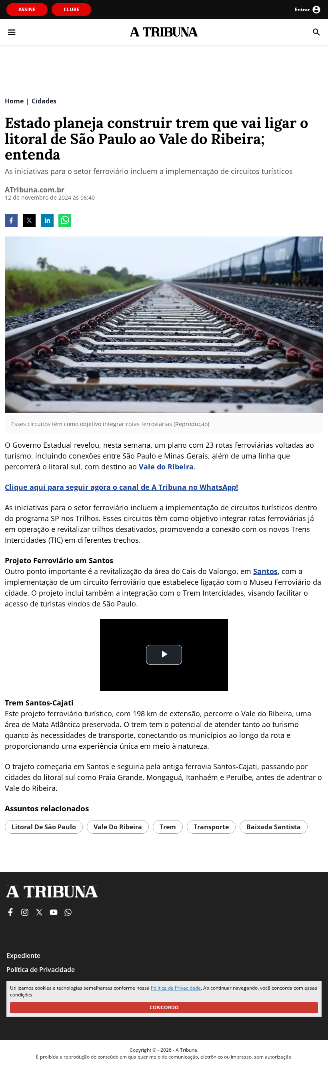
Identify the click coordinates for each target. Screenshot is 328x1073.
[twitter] (29, 221)
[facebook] (11, 221)
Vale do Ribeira (166, 466)
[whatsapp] (64, 221)
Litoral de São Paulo (44, 826)
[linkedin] (47, 221)
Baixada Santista (273, 826)
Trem (168, 826)
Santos (265, 571)
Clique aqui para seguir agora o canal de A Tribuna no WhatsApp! (121, 487)
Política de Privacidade (176, 987)
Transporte (211, 826)
